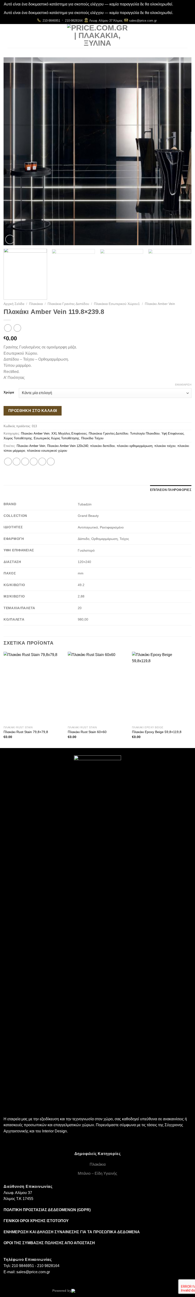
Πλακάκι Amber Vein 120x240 (67, 446)
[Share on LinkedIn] (51, 461)
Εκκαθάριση (183, 384)
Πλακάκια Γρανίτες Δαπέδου (68, 304)
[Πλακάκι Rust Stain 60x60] (97, 687)
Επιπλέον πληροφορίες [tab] (170, 490)
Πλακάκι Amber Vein (160, 304)
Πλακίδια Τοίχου (92, 438)
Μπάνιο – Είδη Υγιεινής (97, 1173)
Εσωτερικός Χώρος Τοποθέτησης (56, 438)
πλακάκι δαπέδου (102, 446)
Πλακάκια (36, 304)
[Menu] (58, 36)
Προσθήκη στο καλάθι (32, 411)
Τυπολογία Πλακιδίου (145, 433)
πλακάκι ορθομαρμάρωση (134, 446)
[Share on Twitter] (25, 461)
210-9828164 (74, 20)
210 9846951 (23, 1266)
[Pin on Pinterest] (42, 461)
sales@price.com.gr (143, 20)
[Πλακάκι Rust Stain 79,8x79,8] (33, 687)
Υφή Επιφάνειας (172, 433)
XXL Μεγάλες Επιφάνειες (69, 433)
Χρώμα (9, 392)
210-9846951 (51, 20)
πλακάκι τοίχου (165, 446)
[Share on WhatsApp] (8, 461)
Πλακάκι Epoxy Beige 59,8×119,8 (156, 732)
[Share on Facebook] (16, 461)
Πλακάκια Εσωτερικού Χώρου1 (117, 304)
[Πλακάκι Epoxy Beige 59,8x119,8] (161, 687)
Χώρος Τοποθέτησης (18, 438)
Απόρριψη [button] (182, 4)
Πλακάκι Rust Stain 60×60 (87, 732)
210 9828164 (48, 1266)
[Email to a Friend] (34, 461)
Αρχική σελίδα (14, 304)
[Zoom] (10, 239)
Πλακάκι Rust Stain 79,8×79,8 (26, 732)
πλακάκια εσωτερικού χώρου (47, 450)
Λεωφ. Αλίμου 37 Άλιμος (105, 20)
